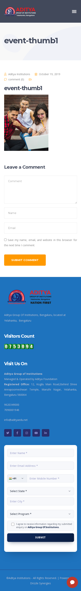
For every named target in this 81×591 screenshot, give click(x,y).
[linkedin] (45, 433)
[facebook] (17, 433)
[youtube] (36, 433)
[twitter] (8, 433)
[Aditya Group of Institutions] (20, 11)
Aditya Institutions (19, 74)
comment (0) (16, 79)
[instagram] (27, 433)
